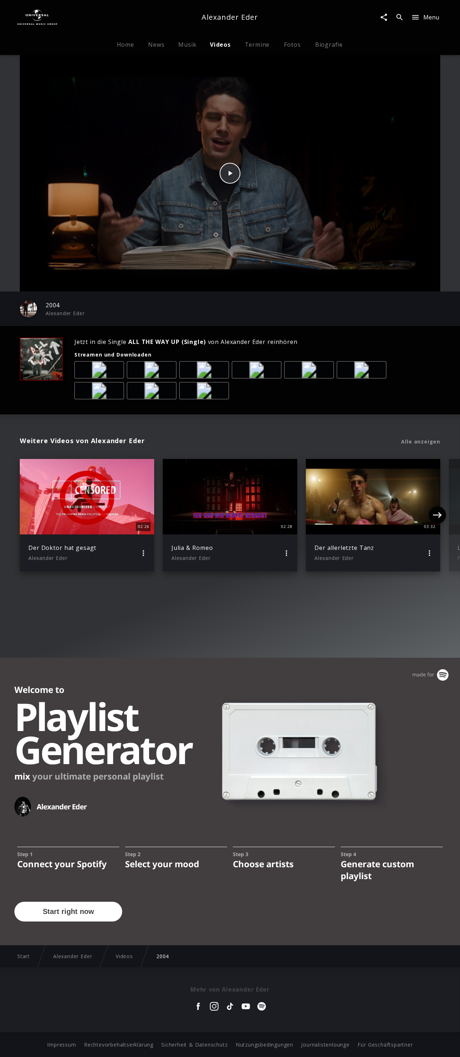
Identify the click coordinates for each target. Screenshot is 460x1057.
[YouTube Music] (153, 392)
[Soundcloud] (100, 392)
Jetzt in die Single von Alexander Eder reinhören (185, 342)
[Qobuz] (205, 392)
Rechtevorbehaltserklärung (118, 1044)
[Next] (437, 515)
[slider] (202, 282)
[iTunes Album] (310, 371)
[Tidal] (363, 371)
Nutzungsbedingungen (264, 1044)
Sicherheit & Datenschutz (194, 1044)
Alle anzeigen (420, 441)
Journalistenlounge (325, 1044)
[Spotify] (205, 371)
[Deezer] (258, 371)
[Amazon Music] (153, 371)
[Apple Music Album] (100, 371)
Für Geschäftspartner (385, 1044)
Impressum (61, 1044)
